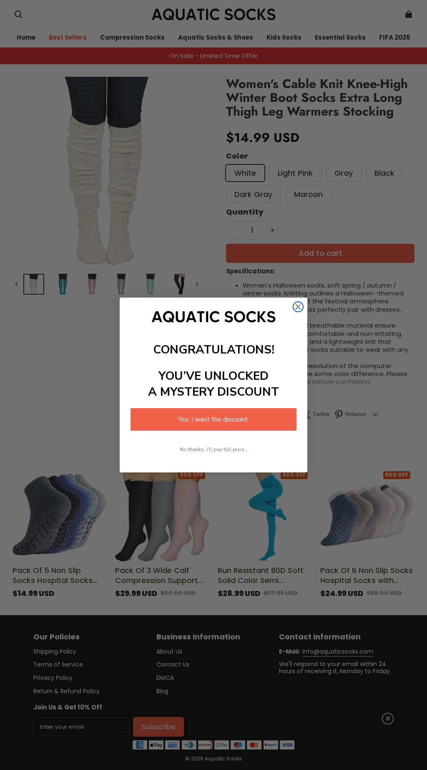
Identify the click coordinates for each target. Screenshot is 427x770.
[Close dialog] (298, 307)
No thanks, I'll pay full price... (214, 449)
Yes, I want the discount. (213, 419)
